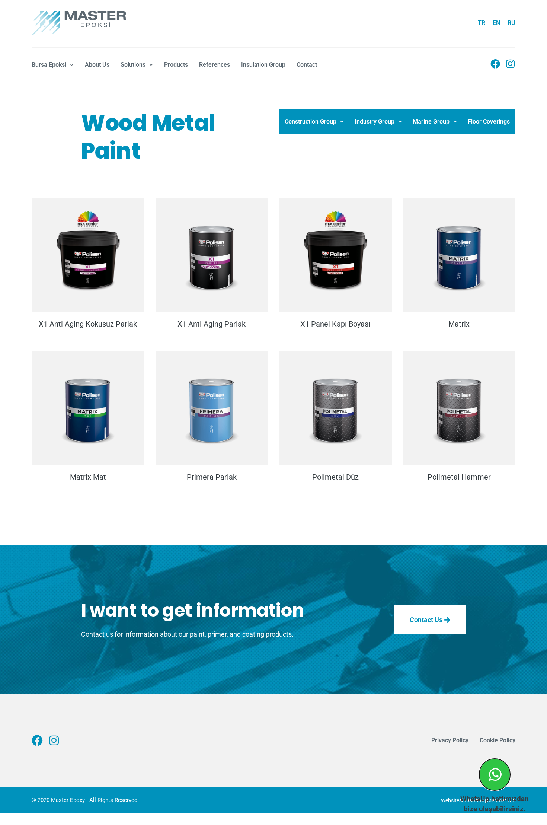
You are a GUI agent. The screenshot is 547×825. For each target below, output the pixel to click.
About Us (97, 64)
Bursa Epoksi (49, 64)
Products (176, 64)
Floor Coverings (489, 121)
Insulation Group (263, 64)
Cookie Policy (497, 740)
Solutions (133, 64)
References (214, 64)
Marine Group (431, 121)
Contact (307, 64)
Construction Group (310, 121)
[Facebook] (495, 64)
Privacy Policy (449, 740)
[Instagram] (510, 64)
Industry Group (374, 121)
